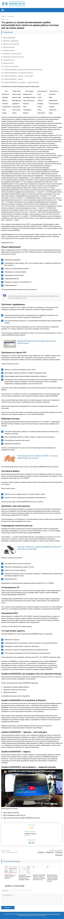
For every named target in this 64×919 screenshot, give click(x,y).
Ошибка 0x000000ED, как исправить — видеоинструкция (20, 82)
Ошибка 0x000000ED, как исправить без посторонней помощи (21, 69)
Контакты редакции (49, 914)
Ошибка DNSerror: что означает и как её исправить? (10, 876)
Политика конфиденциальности (21, 914)
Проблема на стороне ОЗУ (10, 44)
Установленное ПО (8, 60)
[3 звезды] (5, 852)
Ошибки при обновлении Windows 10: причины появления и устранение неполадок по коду (39, 877)
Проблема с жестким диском (11, 53)
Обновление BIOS (7, 63)
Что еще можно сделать (10, 66)
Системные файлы (8, 50)
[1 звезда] (2, 852)
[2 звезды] (3, 852)
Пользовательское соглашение (37, 914)
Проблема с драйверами (9, 41)
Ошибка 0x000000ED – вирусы (12, 79)
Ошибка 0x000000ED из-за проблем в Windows (17, 73)
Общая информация (8, 37)
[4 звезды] (6, 852)
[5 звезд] (7, 852)
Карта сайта (57, 914)
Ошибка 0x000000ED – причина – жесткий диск (17, 76)
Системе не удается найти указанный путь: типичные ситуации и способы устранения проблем (52, 878)
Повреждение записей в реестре (12, 57)
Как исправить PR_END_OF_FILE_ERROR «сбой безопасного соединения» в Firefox (25, 877)
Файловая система (7, 47)
